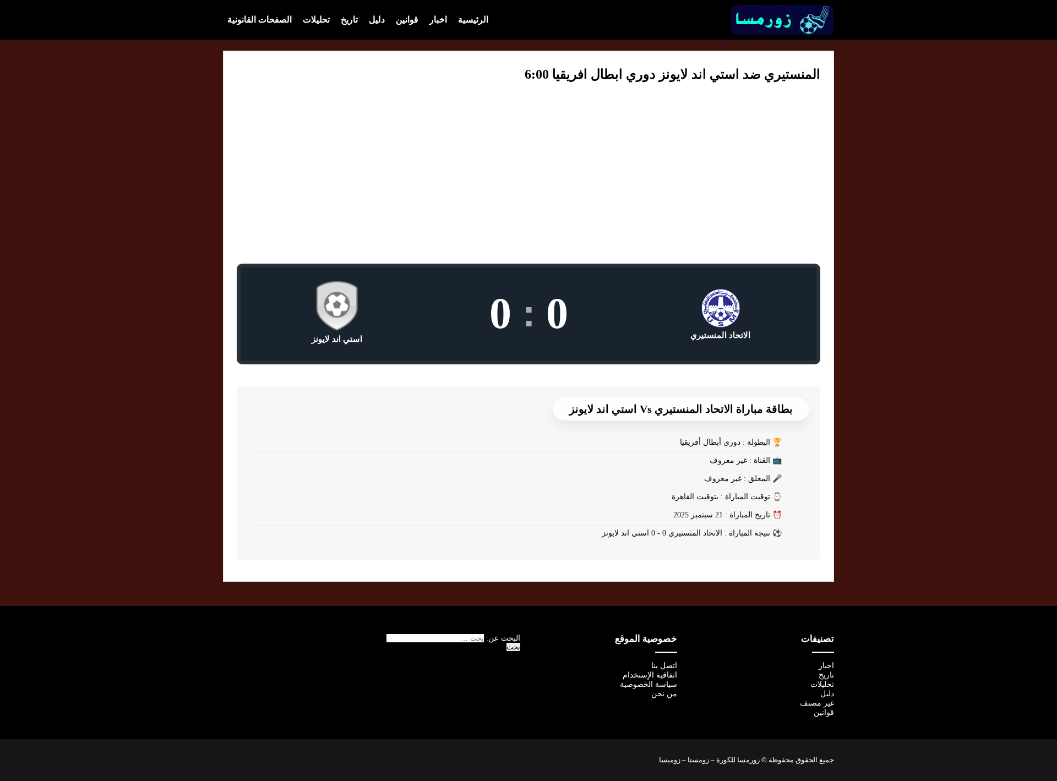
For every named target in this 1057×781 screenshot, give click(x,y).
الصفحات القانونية (259, 19)
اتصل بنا (664, 666)
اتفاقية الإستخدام (650, 675)
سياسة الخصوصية (648, 684)
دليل (377, 19)
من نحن (664, 694)
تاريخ (349, 19)
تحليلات (316, 19)
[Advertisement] (528, 181)
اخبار (438, 19)
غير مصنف (817, 703)
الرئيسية (473, 19)
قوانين (407, 19)
